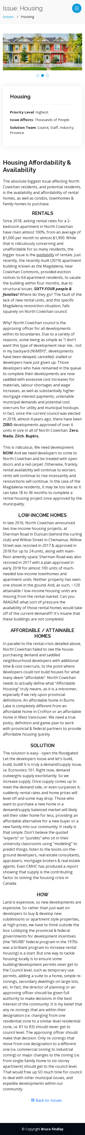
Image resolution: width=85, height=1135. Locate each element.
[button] (37, 75)
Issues (8, 16)
